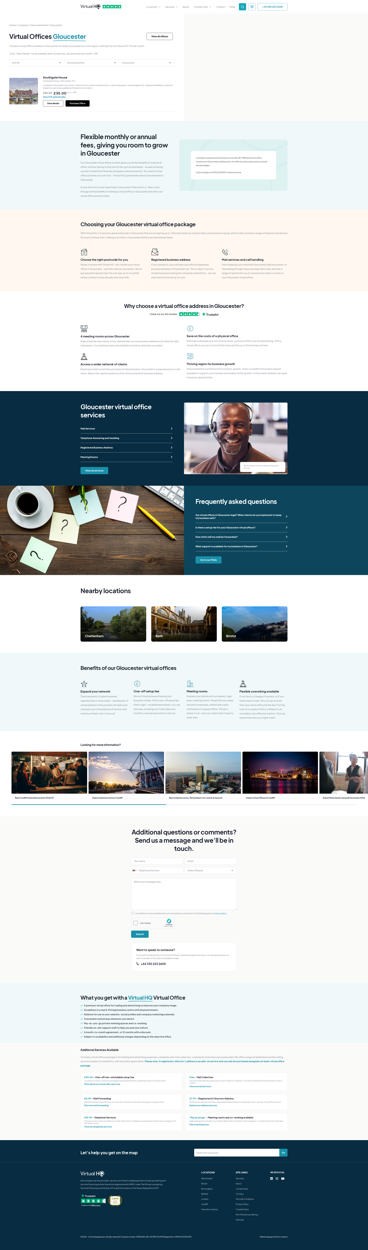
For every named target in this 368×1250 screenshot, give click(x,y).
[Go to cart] (251, 6)
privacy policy (219, 913)
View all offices (159, 36)
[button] (126, 428)
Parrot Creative (281, 1237)
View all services (94, 470)
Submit (140, 934)
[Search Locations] (237, 1153)
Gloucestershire (39, 25)
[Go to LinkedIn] (271, 1178)
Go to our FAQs (208, 559)
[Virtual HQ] (90, 6)
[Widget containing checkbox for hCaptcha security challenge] (153, 922)
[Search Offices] (242, 6)
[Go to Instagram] (277, 1178)
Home (12, 25)
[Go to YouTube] (282, 1178)
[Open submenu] (160, 7)
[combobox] (134, 870)
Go (283, 1152)
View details (53, 103)
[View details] (23, 91)
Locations (23, 25)
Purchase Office (77, 103)
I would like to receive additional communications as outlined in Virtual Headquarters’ (180, 913)
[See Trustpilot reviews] (112, 7)
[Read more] (113, 624)
